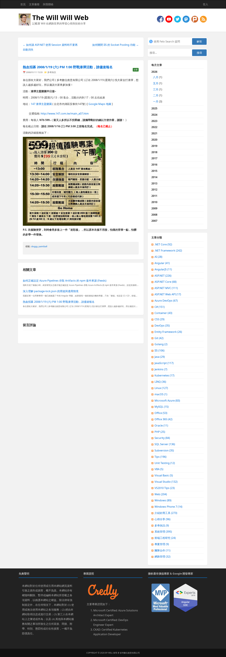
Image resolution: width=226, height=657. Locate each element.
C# (160, 307)
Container (163, 313)
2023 (154, 121)
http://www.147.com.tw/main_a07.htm (65, 113)
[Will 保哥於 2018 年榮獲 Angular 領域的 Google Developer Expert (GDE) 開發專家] (185, 597)
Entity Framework (168, 332)
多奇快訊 (51, 72)
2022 (154, 127)
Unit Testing (165, 463)
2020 (154, 139)
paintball (43, 246)
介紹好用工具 (166, 513)
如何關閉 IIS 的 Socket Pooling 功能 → (115, 45)
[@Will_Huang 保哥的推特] (178, 19)
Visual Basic (164, 475)
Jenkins (161, 369)
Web (161, 494)
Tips (160, 457)
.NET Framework (168, 250)
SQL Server (165, 444)
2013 (154, 183)
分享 (136, 69)
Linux (161, 388)
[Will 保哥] (169, 19)
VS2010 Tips (165, 488)
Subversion (164, 450)
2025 (154, 108)
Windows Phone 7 (168, 506)
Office (161, 413)
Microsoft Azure (167, 400)
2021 (154, 133)
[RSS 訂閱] (203, 19)
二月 (155, 95)
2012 (154, 189)
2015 (154, 171)
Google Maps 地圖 (100, 104)
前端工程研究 (165, 538)
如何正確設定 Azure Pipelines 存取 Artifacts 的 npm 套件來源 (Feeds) (64, 280)
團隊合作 (162, 550)
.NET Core (163, 244)
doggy (34, 246)
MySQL (162, 406)
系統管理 (163, 531)
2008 (154, 214)
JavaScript (164, 363)
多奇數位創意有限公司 (130, 652)
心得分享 (162, 519)
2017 (154, 158)
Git (159, 338)
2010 (154, 202)
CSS (159, 319)
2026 (156, 86)
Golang (161, 344)
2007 (154, 221)
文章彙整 (34, 4)
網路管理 (162, 556)
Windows (163, 500)
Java (160, 357)
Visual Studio (166, 481)
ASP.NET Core (166, 282)
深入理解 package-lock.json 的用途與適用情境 (50, 291)
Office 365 (163, 419)
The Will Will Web (60, 17)
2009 (154, 208)
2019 (154, 146)
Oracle (161, 425)
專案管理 (162, 544)
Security (162, 438)
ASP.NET (163, 275)
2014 (154, 177)
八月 (155, 77)
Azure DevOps (166, 300)
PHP (160, 432)
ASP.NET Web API (168, 294)
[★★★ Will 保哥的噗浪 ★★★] (195, 19)
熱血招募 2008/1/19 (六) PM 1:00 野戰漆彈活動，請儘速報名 (68, 67)
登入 (205, 4)
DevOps (162, 325)
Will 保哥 (112, 652)
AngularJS (163, 269)
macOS (161, 394)
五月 (155, 83)
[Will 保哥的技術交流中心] (160, 19)
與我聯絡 (48, 4)
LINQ (160, 382)
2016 (154, 164)
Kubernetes (164, 375)
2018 (154, 152)
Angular (162, 263)
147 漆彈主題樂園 (41, 104)
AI (158, 257)
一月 (155, 101)
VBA (159, 469)
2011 (154, 196)
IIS (159, 350)
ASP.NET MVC (166, 288)
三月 (155, 89)
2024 (154, 114)
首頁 (23, 4)
